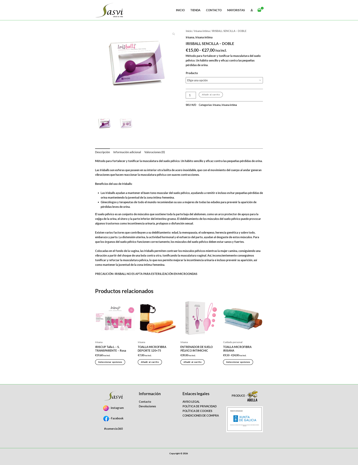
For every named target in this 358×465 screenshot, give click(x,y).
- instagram (116, 407)
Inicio (180, 10)
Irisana (190, 37)
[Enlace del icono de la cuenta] (251, 10)
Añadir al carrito (211, 94)
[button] (173, 34)
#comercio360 (113, 428)
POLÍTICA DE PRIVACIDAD (199, 406)
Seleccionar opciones (110, 362)
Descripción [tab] (102, 152)
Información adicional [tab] (127, 152)
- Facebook (116, 418)
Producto (192, 73)
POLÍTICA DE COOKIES (197, 410)
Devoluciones (147, 406)
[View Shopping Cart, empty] (259, 10)
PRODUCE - (239, 395)
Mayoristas (236, 10)
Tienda (195, 10)
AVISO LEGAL (191, 401)
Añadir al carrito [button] (150, 362)
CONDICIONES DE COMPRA (200, 415)
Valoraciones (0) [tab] (154, 152)
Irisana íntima (202, 30)
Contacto (214, 10)
